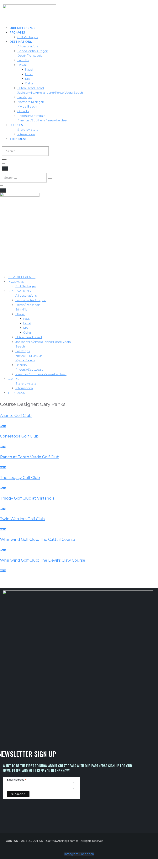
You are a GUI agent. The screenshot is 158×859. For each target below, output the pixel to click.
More (3, 426)
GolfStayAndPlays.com (61, 841)
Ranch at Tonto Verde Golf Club (29, 457)
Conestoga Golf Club (19, 436)
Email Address (16, 780)
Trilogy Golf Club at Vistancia (27, 498)
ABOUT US (36, 841)
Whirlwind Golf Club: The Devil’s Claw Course (42, 560)
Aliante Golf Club (16, 415)
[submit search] (4, 159)
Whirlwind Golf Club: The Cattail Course (37, 539)
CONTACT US (15, 841)
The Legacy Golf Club (20, 477)
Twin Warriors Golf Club (22, 519)
